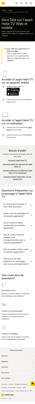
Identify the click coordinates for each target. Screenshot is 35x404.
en (31, 390)
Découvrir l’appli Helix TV (17, 160)
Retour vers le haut (16, 350)
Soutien (10, 10)
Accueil (4, 10)
